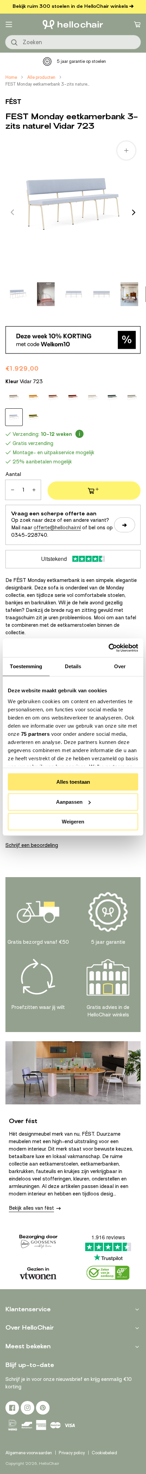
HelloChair (49, 1463)
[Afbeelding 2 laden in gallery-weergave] (46, 294)
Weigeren (73, 821)
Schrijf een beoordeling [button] (31, 845)
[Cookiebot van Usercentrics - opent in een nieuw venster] (108, 647)
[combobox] (73, 42)
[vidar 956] (33, 417)
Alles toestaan (73, 782)
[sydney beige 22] (132, 397)
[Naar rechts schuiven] (134, 212)
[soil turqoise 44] (112, 397)
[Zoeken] (14, 42)
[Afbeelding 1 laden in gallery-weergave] (18, 294)
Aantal (13, 474)
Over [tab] (120, 666)
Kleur (24, 381)
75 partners (35, 734)
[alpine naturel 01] (13, 397)
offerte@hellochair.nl (57, 527)
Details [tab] (73, 666)
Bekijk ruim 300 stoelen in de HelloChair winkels (70, 6)
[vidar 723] (13, 417)
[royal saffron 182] (73, 397)
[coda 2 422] (33, 397)
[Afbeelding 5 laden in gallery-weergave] (129, 294)
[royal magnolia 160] (53, 397)
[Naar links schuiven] (12, 212)
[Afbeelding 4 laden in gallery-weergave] (101, 294)
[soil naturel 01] (92, 397)
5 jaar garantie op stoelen (81, 61)
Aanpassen (69, 802)
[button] (8, 24)
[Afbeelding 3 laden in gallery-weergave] (74, 294)
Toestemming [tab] (26, 666)
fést (13, 101)
